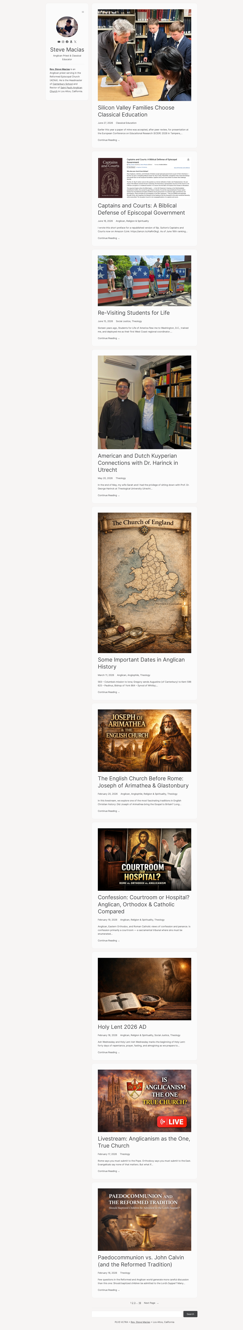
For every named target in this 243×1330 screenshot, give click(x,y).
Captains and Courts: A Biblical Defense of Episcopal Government (141, 209)
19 (140, 1302)
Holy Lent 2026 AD (123, 1027)
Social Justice (123, 321)
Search (190, 1314)
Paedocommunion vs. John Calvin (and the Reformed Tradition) (141, 1261)
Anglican (120, 221)
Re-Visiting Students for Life (134, 312)
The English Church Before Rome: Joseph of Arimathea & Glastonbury (143, 782)
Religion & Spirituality (137, 221)
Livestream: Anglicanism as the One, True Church (144, 1142)
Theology (137, 321)
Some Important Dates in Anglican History (141, 663)
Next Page (151, 1302)
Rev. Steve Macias (60, 69)
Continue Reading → (109, 140)
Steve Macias (67, 49)
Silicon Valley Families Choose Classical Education (136, 111)
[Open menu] (82, 11)
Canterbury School (63, 83)
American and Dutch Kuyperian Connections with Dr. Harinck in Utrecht (138, 462)
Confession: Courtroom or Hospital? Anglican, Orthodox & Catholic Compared (143, 904)
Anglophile (133, 675)
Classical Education (126, 122)
